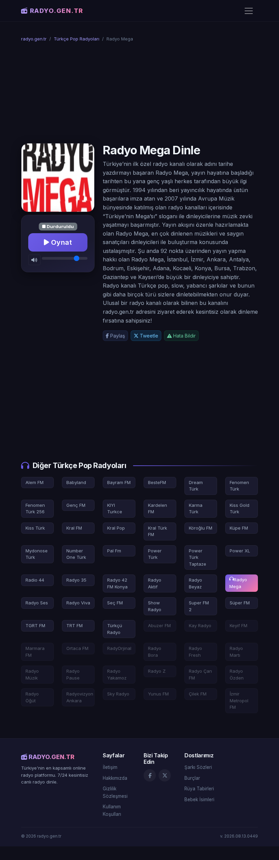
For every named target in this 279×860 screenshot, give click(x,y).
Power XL (240, 550)
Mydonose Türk (37, 554)
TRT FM (74, 625)
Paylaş (117, 336)
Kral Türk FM (157, 531)
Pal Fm (114, 550)
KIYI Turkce (114, 508)
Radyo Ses (37, 602)
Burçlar (192, 778)
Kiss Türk (35, 528)
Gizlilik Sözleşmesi (115, 792)
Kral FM (74, 528)
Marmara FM (35, 652)
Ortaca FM (77, 648)
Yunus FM (158, 693)
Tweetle (148, 336)
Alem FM (35, 482)
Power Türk (155, 554)
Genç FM (75, 505)
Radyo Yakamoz (117, 674)
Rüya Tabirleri (199, 788)
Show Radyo (154, 606)
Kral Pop (116, 528)
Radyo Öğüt (32, 697)
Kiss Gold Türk (239, 508)
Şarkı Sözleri (198, 767)
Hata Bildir (184, 336)
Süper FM (240, 602)
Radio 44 (35, 580)
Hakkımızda (115, 778)
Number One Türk (76, 554)
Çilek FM (198, 693)
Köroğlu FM (200, 528)
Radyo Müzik (32, 674)
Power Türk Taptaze (197, 557)
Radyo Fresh (195, 652)
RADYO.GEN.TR (56, 10)
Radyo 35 (76, 580)
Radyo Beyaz (195, 583)
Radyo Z (157, 671)
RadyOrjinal (119, 648)
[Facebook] (150, 775)
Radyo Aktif (154, 583)
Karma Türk (195, 508)
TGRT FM (35, 625)
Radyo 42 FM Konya (117, 583)
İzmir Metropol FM (239, 700)
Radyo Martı (236, 652)
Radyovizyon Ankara (79, 697)
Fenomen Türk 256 (35, 508)
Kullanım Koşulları (112, 810)
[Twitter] (165, 775)
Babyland (76, 482)
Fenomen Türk (239, 486)
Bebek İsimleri (199, 799)
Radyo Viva (78, 602)
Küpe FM (239, 528)
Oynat (60, 242)
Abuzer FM (159, 625)
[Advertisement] (139, 92)
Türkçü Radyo (114, 629)
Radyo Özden (237, 674)
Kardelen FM (157, 508)
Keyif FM (238, 625)
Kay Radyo (200, 625)
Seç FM (115, 602)
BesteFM (157, 482)
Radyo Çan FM (200, 674)
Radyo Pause (73, 674)
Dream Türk (196, 486)
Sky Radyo (118, 693)
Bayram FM (119, 482)
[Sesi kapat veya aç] (34, 260)
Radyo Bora (154, 652)
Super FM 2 (199, 606)
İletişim (110, 767)
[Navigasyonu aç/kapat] (249, 10)
